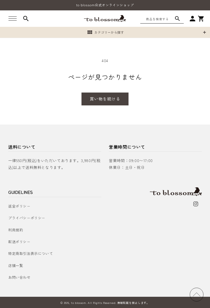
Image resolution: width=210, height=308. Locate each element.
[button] (13, 19)
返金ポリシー (19, 206)
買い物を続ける (105, 99)
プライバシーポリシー (26, 217)
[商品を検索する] (177, 18)
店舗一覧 (15, 265)
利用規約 (15, 229)
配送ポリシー (19, 241)
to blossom (78, 303)
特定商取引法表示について (30, 253)
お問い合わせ (19, 277)
